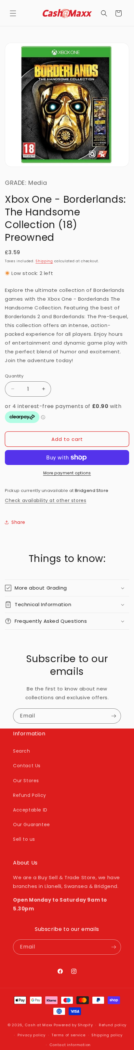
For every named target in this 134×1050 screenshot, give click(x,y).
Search (21, 751)
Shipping (44, 261)
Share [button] (18, 522)
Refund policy (113, 1025)
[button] (13, 13)
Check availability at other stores (45, 500)
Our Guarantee (31, 824)
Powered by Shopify (73, 1025)
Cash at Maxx (38, 1025)
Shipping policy (107, 1035)
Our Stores (26, 780)
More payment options (67, 473)
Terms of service (68, 1035)
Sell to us (24, 839)
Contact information (70, 1044)
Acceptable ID (30, 810)
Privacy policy (32, 1035)
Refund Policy (29, 795)
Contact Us (27, 765)
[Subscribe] (113, 716)
